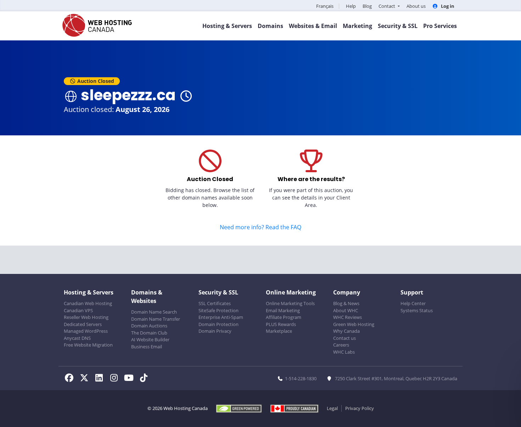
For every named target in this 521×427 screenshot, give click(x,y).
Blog (367, 6)
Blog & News (346, 303)
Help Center (413, 303)
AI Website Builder (150, 339)
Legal (332, 408)
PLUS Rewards (281, 324)
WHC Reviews (347, 317)
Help (351, 6)
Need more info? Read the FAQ (260, 227)
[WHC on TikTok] (145, 379)
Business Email (146, 346)
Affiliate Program (283, 317)
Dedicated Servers (83, 324)
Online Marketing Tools (290, 303)
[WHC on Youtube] (130, 379)
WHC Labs (344, 352)
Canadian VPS (78, 310)
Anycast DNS (77, 338)
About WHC (345, 310)
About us (416, 6)
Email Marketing (283, 310)
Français (325, 6)
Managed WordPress (86, 331)
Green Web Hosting (353, 324)
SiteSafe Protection (218, 310)
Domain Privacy (214, 331)
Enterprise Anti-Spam (220, 317)
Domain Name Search (154, 312)
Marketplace (279, 331)
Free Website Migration (88, 345)
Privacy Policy (359, 408)
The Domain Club (149, 333)
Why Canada (346, 331)
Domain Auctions (149, 325)
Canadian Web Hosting (88, 303)
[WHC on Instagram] (115, 379)
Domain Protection (218, 324)
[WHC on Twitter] (86, 379)
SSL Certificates (214, 303)
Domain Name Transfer (155, 319)
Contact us (344, 338)
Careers (341, 345)
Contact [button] (387, 6)
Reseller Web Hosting (86, 317)
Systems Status (416, 310)
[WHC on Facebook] (71, 379)
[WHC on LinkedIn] (101, 379)
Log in (447, 6)
